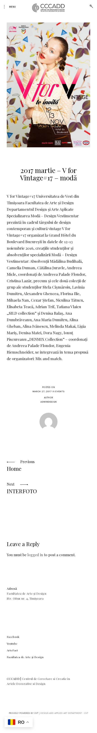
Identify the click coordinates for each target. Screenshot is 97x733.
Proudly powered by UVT (23, 713)
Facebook (13, 637)
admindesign (48, 402)
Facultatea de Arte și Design (25, 657)
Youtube (12, 643)
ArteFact (12, 650)
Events (60, 391)
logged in (35, 554)
